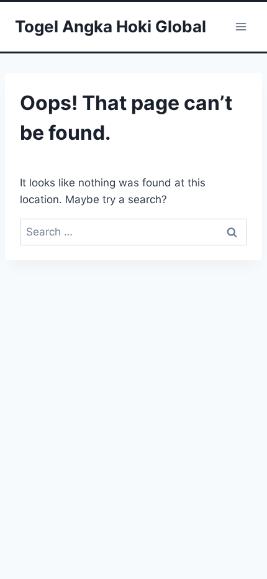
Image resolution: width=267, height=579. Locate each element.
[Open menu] (240, 26)
